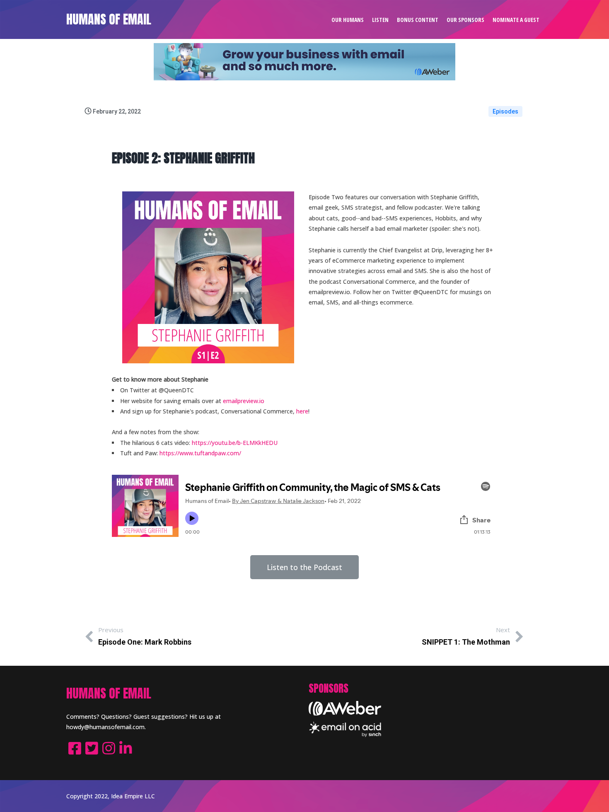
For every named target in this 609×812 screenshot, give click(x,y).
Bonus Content (417, 20)
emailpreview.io (243, 401)
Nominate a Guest (516, 20)
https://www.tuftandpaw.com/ (200, 453)
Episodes (505, 111)
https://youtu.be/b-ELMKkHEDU (235, 443)
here (302, 411)
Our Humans (347, 20)
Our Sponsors (465, 20)
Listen (380, 20)
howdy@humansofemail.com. (106, 727)
